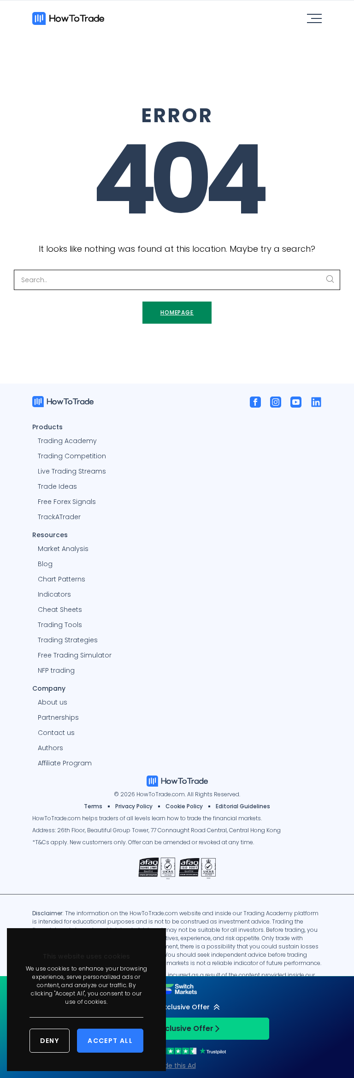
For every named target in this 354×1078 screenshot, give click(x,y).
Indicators (54, 594)
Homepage (177, 312)
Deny (49, 1040)
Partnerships (58, 717)
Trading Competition (72, 456)
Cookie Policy (184, 806)
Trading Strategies (68, 640)
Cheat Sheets (60, 609)
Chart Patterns (61, 579)
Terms (93, 806)
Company (48, 688)
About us (52, 702)
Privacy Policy (134, 806)
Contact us (56, 732)
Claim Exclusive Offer (173, 1028)
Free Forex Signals (67, 501)
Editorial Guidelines (243, 806)
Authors (50, 747)
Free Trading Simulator (75, 655)
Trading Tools (60, 624)
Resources (50, 534)
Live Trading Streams (72, 471)
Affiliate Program (65, 763)
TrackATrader (59, 516)
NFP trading (56, 670)
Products (47, 426)
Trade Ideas (57, 486)
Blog (45, 564)
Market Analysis (63, 548)
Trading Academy (67, 440)
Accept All (110, 1040)
